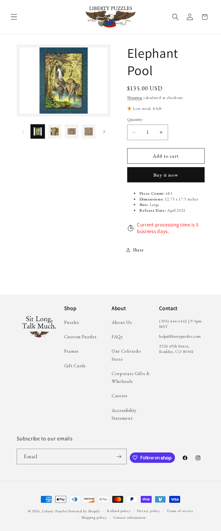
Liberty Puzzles (54, 511)
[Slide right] (104, 131)
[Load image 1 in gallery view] (38, 131)
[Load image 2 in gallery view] (55, 131)
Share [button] (138, 250)
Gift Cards (75, 366)
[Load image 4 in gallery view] (89, 131)
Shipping (134, 97)
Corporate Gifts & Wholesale (131, 377)
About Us (122, 322)
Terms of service (180, 510)
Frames (71, 351)
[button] (14, 17)
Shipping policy (93, 517)
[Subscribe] (119, 456)
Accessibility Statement (124, 414)
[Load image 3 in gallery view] (72, 131)
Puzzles (71, 322)
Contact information (129, 517)
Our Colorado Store (126, 355)
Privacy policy (148, 510)
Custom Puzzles (80, 337)
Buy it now (165, 175)
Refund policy (118, 510)
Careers (119, 396)
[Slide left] (23, 131)
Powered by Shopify (84, 511)
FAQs (117, 337)
